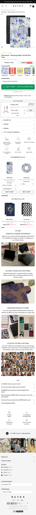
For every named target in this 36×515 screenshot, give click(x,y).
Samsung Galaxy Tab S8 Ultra (8, 10)
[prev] (1, 1)
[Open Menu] (2, 6)
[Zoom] (2, 47)
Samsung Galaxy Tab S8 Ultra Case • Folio (9, 222)
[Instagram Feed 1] (18, 445)
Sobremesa (9, 177)
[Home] (18, 6)
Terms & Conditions (14, 506)
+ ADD (30, 110)
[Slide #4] (32, 47)
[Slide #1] (28, 47)
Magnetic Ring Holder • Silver (26, 179)
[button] (6, 53)
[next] (34, 1)
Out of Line (26, 219)
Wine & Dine (9, 219)
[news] (30, 6)
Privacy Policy (23, 506)
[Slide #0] (27, 47)
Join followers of (20, 433)
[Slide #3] (31, 47)
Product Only (9, 62)
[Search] (6, 6)
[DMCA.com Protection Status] (18, 511)
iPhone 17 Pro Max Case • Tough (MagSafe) (9, 180)
